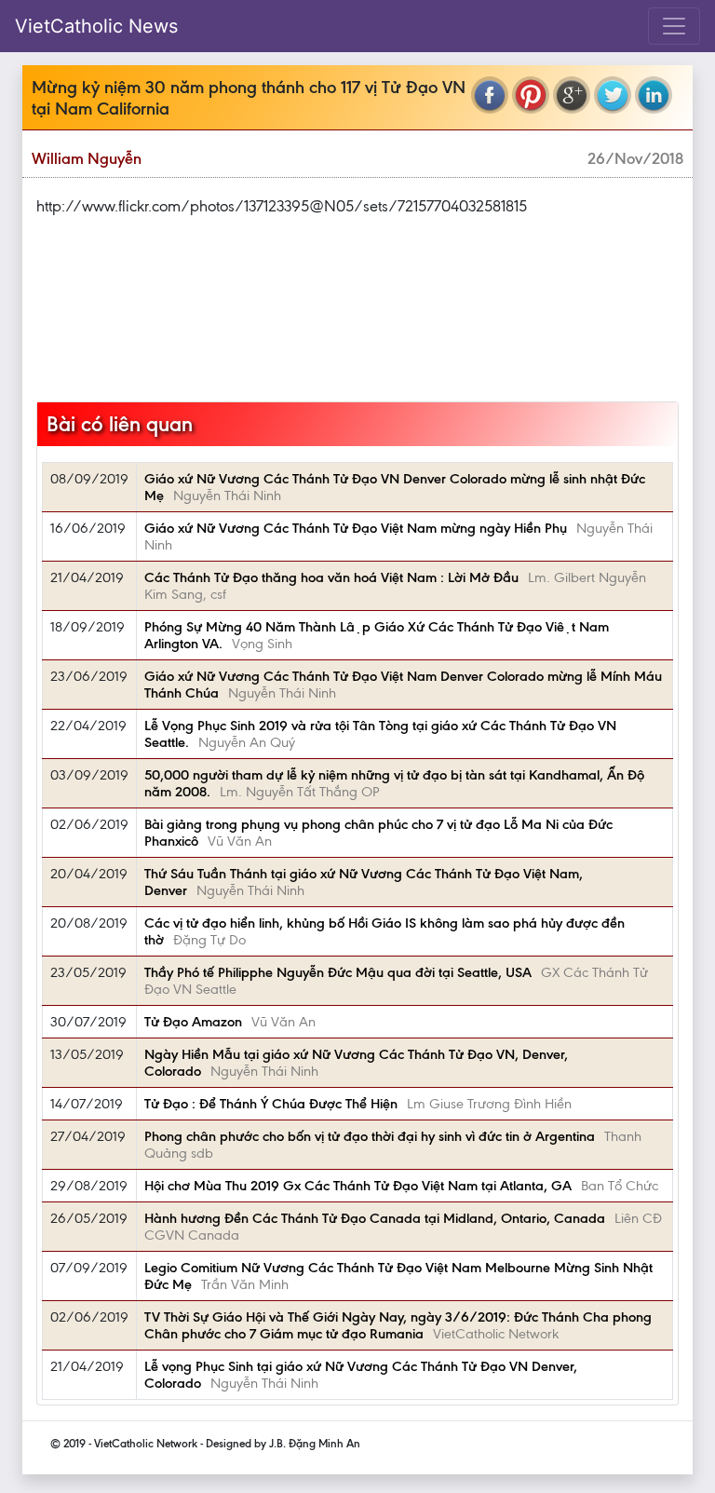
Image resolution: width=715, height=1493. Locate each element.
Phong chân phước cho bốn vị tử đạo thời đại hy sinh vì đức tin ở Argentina (369, 1136)
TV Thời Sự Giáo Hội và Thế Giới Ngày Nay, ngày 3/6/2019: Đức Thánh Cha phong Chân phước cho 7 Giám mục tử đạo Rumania (398, 1325)
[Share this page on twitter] (612, 95)
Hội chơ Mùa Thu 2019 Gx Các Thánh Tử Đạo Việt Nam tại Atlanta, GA (358, 1185)
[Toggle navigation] (674, 26)
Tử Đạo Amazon (193, 1021)
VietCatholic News (96, 26)
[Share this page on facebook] (489, 95)
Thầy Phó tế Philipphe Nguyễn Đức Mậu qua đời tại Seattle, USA (338, 972)
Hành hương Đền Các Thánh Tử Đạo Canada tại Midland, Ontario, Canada (374, 1218)
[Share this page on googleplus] (571, 95)
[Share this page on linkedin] (653, 95)
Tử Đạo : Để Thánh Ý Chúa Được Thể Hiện (271, 1103)
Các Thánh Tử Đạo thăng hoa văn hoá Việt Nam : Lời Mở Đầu (331, 577)
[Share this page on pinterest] (530, 95)
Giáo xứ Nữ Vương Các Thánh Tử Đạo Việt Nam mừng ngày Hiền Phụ (355, 528)
